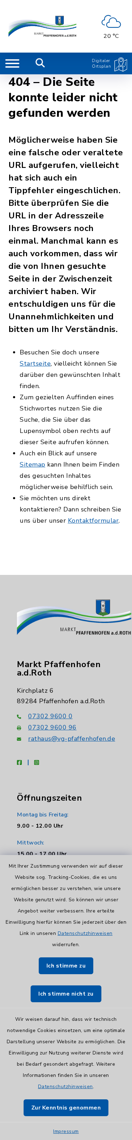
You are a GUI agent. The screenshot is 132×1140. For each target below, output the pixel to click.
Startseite (35, 363)
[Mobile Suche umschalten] (40, 63)
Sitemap (32, 464)
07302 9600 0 (50, 716)
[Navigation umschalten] (12, 63)
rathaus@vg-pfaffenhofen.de (71, 738)
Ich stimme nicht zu (66, 994)
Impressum (66, 1131)
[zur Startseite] (42, 26)
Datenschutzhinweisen (85, 933)
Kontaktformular (93, 520)
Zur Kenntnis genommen (66, 1108)
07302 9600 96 (52, 727)
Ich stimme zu (66, 966)
